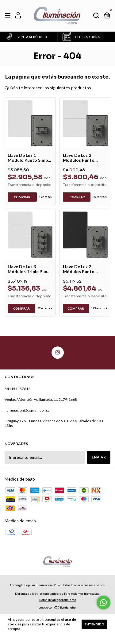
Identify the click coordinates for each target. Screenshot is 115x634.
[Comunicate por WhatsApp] (103, 602)
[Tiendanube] (57, 608)
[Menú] (9, 15)
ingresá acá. (92, 593)
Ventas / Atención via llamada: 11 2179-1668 (41, 399)
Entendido (94, 624)
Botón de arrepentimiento (57, 599)
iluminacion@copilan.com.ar (28, 410)
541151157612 (17, 388)
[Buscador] (96, 15)
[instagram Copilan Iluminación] (58, 352)
